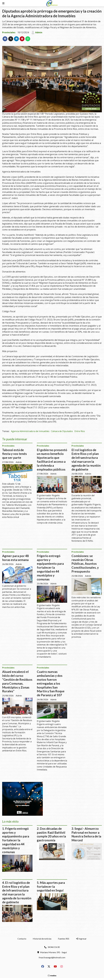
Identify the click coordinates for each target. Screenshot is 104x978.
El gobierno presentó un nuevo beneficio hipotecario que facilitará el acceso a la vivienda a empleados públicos (52, 459)
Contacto (21, 938)
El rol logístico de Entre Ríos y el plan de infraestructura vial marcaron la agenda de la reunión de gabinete (86, 459)
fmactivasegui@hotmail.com (52, 957)
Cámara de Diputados (62, 431)
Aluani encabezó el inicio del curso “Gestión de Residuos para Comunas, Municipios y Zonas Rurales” (17, 681)
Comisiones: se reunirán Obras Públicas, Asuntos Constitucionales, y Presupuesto (85, 563)
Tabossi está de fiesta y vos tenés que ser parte (14, 454)
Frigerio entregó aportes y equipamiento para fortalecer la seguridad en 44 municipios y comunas (50, 567)
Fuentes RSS (63, 938)
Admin (38, 32)
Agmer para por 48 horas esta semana (15, 558)
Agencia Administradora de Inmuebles (30, 431)
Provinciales (8, 32)
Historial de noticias (42, 938)
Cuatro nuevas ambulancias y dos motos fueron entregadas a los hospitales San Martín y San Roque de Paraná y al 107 (50, 683)
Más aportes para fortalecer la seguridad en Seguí (51, 886)
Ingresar (82, 938)
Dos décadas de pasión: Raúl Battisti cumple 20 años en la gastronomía (51, 834)
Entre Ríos (79, 431)
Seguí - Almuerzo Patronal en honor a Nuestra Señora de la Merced (86, 834)
